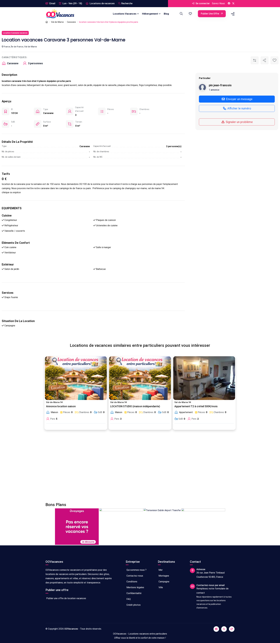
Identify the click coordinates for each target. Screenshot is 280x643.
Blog (166, 13)
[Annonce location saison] (76, 378)
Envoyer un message (238, 99)
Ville (160, 587)
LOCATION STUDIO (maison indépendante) (135, 406)
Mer (160, 570)
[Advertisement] (133, 467)
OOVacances (71, 628)
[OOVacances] (60, 13)
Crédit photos (133, 605)
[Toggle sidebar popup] (232, 13)
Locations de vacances (102, 3)
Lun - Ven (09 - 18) (72, 3)
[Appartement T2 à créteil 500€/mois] (204, 378)
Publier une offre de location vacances (66, 598)
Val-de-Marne (57, 22)
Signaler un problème (239, 122)
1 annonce (214, 89)
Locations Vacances (124, 13)
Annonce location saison (61, 406)
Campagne (163, 581)
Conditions (131, 581)
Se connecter (202, 3)
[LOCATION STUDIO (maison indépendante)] (140, 378)
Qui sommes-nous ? (136, 570)
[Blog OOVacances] (232, 629)
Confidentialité (133, 593)
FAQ (128, 599)
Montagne (163, 575)
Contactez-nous (134, 575)
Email (52, 3)
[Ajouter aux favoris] (274, 60)
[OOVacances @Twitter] (233, 3)
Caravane (71, 22)
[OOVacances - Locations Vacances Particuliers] (47, 22)
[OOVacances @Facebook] (229, 3)
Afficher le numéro (239, 108)
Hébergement (150, 13)
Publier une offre (210, 13)
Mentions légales (135, 587)
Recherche (126, 3)
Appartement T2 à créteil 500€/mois (196, 406)
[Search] (181, 13)
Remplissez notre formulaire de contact (212, 590)
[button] (190, 13)
